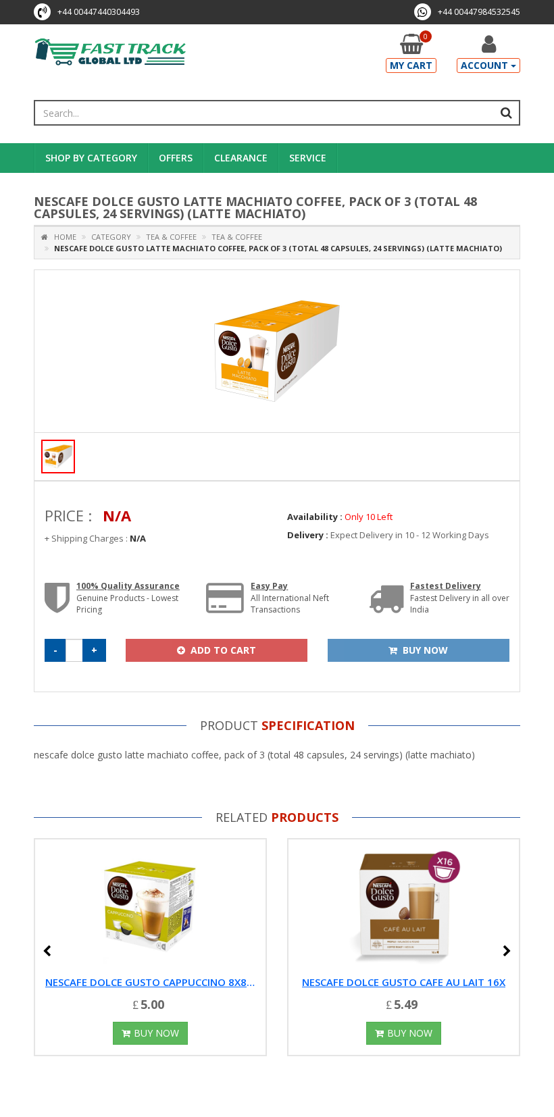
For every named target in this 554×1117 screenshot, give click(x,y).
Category (111, 237)
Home (62, 237)
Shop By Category (91, 157)
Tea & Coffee (170, 237)
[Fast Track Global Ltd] (110, 53)
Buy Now (156, 1033)
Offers (176, 157)
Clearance (241, 157)
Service (307, 157)
